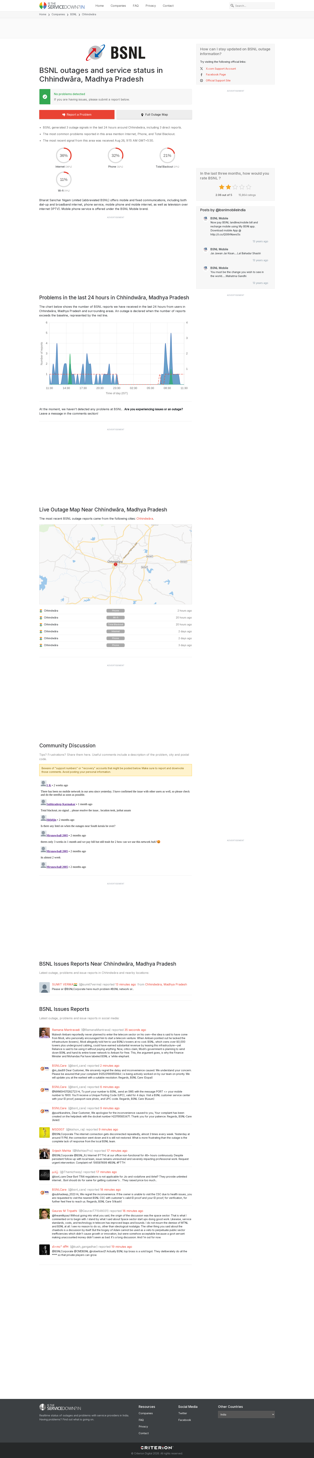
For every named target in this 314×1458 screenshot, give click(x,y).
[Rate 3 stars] (235, 187)
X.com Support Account (221, 68)
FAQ (136, 5)
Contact (168, 5)
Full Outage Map (156, 114)
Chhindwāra (144, 518)
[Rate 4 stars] (242, 187)
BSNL (73, 14)
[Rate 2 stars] (229, 187)
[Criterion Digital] (157, 1447)
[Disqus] (115, 824)
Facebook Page (216, 74)
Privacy (151, 5)
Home (99, 5)
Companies (118, 5)
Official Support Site (218, 80)
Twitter (182, 1413)
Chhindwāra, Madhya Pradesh (166, 984)
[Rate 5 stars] (249, 187)
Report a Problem (79, 114)
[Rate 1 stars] (222, 187)
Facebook (184, 1420)
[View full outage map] (115, 564)
